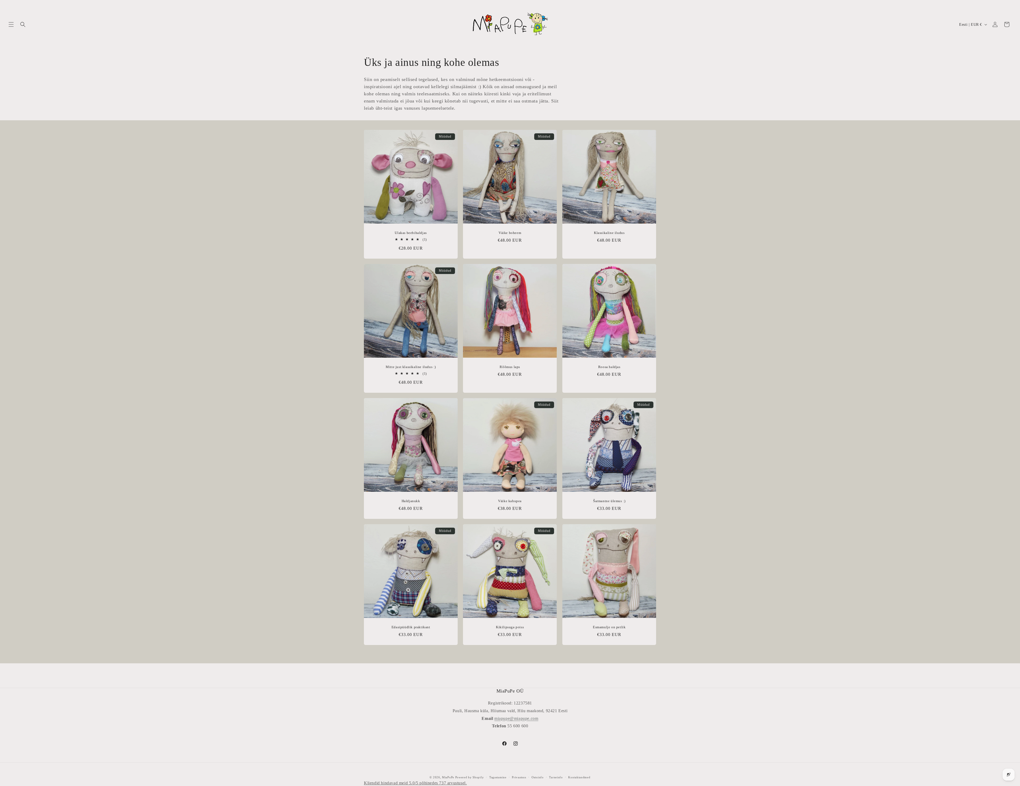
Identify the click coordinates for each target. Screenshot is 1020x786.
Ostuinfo (538, 777)
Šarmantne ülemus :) (609, 501)
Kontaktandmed (579, 777)
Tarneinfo (556, 777)
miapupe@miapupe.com (516, 718)
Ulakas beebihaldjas (411, 233)
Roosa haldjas (609, 367)
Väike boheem (510, 233)
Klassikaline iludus (609, 233)
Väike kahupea (510, 501)
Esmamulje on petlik (609, 627)
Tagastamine (498, 777)
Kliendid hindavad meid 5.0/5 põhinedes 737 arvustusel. (415, 783)
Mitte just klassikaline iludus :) (411, 367)
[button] (11, 24)
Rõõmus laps (510, 367)
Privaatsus (519, 777)
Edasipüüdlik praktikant (411, 627)
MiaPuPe (448, 777)
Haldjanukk (411, 501)
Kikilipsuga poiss (510, 627)
